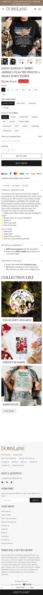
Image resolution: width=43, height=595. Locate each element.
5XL (4, 94)
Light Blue (7, 131)
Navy (17, 126)
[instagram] (7, 482)
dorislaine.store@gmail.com (11, 478)
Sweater (32, 103)
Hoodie (5, 108)
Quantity (4, 146)
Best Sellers (14, 178)
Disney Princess (18, 465)
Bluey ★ (24, 462)
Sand (16, 131)
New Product (25, 178)
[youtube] (3, 482)
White (13, 117)
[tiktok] (12, 482)
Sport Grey (23, 117)
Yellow (12, 121)
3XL (29, 89)
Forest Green (24, 121)
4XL (36, 89)
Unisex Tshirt (10, 99)
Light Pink (35, 126)
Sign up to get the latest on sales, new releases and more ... (21, 494)
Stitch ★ (15, 462)
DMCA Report (16, 584)
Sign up (35, 500)
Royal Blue (7, 126)
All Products (5, 455)
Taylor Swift (17, 455)
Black (16, 113)
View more (9, 411)
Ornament (33, 462)
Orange (34, 117)
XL (17, 89)
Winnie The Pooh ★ (26, 458)
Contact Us (5, 465)
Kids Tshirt (21, 103)
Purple (25, 126)
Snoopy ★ (5, 462)
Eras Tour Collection (8, 458)
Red (4, 121)
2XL (23, 89)
